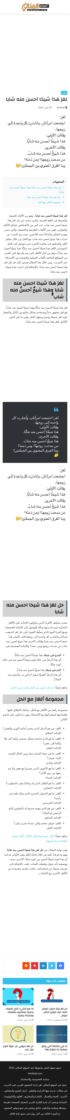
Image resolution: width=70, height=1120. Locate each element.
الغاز (64, 92)
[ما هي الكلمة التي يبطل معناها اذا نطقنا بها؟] (51, 1034)
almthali (61, 107)
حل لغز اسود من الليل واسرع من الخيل (32, 687)
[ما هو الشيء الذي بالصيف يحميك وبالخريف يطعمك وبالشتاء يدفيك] (18, 996)
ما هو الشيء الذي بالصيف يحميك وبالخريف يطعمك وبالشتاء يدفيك (20, 1012)
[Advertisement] (35, 52)
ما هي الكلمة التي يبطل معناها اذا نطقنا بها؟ (54, 1048)
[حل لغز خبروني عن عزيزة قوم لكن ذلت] (18, 1034)
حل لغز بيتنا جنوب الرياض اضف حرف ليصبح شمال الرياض (54, 1012)
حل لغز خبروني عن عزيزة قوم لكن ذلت (18, 1048)
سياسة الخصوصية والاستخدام (35, 1079)
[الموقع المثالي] (35, 7)
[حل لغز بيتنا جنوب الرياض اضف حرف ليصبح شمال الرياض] (51, 996)
